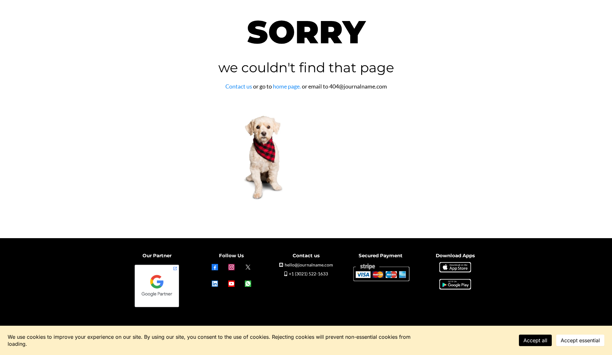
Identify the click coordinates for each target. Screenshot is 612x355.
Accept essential (580, 340)
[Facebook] (215, 267)
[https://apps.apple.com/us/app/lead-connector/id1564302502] (455, 266)
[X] (248, 267)
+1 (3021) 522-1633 (308, 273)
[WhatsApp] (248, 283)
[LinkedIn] (215, 283)
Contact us (238, 86)
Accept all (535, 340)
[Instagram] (231, 267)
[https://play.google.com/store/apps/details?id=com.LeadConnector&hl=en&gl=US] (455, 284)
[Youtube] (231, 283)
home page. (287, 86)
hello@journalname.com (309, 264)
